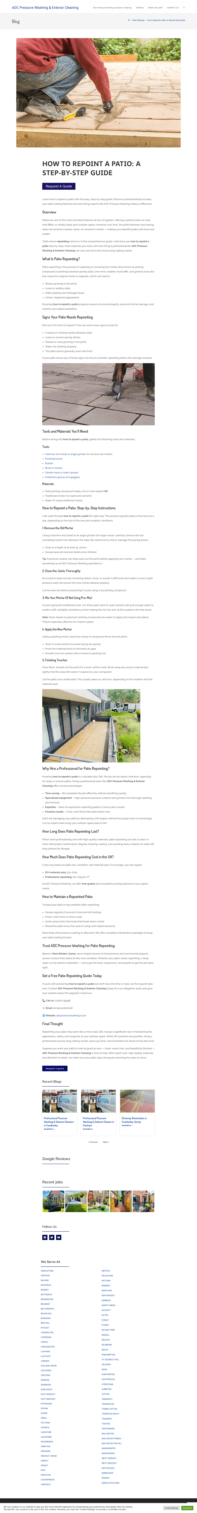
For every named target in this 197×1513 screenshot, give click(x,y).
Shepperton (108, 1374)
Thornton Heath (110, 1414)
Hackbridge (47, 1442)
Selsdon (106, 1364)
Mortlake (107, 1290)
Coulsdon (46, 1370)
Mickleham (107, 1276)
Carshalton (47, 1332)
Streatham (107, 1384)
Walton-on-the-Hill (112, 1443)
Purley (105, 1320)
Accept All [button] (187, 1508)
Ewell (44, 1418)
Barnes (45, 1290)
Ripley (105, 1350)
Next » (106, 1142)
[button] (45, 1201)
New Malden (108, 1295)
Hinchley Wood (49, 1456)
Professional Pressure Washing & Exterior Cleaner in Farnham (98, 1122)
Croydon (45, 1375)
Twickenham (108, 1429)
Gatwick (45, 1427)
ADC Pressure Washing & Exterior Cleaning (45, 8)
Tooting (106, 1424)
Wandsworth (109, 1448)
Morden (106, 1286)
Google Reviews (56, 1158)
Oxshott (106, 1310)
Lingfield (45, 1484)
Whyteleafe (108, 1468)
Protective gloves (55, 477)
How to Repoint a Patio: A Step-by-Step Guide (166, 20)
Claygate (46, 1356)
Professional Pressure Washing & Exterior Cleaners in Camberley (59, 1122)
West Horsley (109, 1458)
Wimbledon (107, 1473)
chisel (64, 454)
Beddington (47, 1299)
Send (104, 1369)
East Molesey (48, 1399)
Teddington (108, 1404)
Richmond (107, 1345)
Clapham (45, 1351)
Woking (105, 1478)
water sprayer (70, 472)
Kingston (46, 1475)
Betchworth (47, 1309)
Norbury (106, 1300)
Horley (44, 1461)
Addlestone (47, 1271)
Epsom (44, 1408)
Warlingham (108, 1453)
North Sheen (108, 1305)
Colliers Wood (49, 1366)
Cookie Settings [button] (171, 1508)
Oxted (105, 1315)
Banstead (46, 1285)
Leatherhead (48, 1480)
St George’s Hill (110, 1360)
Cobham (45, 1361)
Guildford (46, 1437)
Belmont (45, 1304)
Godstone (46, 1432)
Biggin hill (46, 1313)
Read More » (49, 1129)
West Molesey (109, 1463)
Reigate (106, 1340)
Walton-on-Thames (111, 1438)
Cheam (44, 1342)
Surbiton (106, 1389)
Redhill (105, 1335)
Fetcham (45, 1423)
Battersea (46, 1295)
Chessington (48, 1347)
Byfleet (45, 1328)
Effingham (46, 1404)
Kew (43, 1470)
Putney (105, 1325)
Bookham (45, 1318)
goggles (75, 477)
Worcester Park (110, 1483)
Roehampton (108, 1355)
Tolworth (107, 1419)
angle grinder (78, 454)
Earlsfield (46, 1389)
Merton (106, 1271)
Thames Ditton (109, 1409)
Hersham (45, 1451)
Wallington (108, 1434)
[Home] (129, 20)
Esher (44, 1413)
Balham (45, 1280)
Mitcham (106, 1281)
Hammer (50, 454)
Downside (46, 1385)
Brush (48, 467)
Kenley (44, 1465)
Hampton (45, 1446)
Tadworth (107, 1399)
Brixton (45, 1323)
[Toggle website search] (184, 7)
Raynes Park (108, 1330)
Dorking (45, 1380)
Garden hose (52, 472)
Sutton (105, 1394)
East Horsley (48, 1394)
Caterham (46, 1337)
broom (59, 467)
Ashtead (45, 1276)
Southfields (108, 1379)
